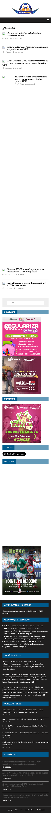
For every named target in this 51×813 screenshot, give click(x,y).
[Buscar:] (25, 303)
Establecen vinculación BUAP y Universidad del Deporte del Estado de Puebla (22, 785)
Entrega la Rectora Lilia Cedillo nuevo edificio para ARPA (23, 719)
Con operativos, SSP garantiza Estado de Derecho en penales (24, 34)
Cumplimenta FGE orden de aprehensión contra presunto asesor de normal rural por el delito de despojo (23, 711)
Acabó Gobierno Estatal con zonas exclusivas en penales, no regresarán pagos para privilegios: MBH (25, 62)
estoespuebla (19, 38)
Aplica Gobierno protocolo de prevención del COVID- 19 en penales (26, 284)
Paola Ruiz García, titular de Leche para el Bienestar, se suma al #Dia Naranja (25, 743)
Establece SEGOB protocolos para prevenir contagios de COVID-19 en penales (25, 270)
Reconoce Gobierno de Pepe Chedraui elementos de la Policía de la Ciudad (25, 734)
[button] (47, 20)
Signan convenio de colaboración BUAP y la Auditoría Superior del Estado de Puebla (25, 796)
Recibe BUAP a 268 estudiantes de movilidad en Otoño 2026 (24, 726)
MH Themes (41, 810)
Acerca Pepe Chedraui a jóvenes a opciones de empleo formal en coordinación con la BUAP (25, 774)
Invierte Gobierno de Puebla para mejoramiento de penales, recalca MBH (27, 48)
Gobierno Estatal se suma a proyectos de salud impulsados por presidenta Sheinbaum (21, 763)
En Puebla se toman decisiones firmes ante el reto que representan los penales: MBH (31, 78)
